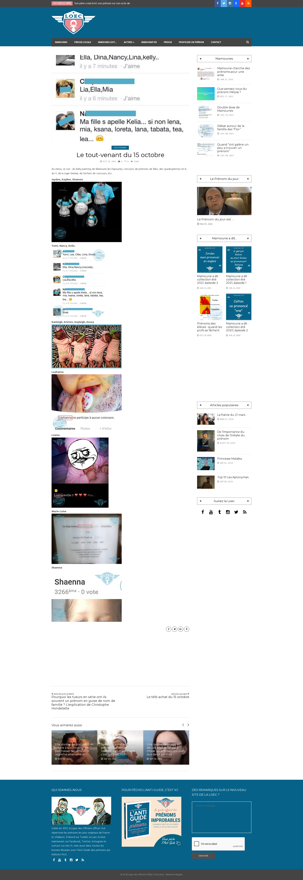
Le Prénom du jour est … (215, 219)
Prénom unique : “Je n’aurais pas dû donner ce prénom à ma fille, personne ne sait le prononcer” (165, 747)
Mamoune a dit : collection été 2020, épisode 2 (237, 327)
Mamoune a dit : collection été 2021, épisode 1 (237, 280)
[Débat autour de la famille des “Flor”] (206, 130)
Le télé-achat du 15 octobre (168, 695)
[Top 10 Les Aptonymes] (206, 482)
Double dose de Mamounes (228, 109)
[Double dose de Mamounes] (206, 112)
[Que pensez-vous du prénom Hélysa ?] (206, 93)
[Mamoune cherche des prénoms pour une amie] (206, 73)
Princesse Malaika (229, 458)
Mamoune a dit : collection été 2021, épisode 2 (208, 280)
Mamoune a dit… (107, 42)
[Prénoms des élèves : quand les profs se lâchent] (210, 307)
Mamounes (61, 42)
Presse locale (82, 42)
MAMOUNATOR (149, 42)
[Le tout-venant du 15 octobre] (120, 98)
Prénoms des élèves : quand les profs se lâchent (209, 327)
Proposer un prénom (191, 42)
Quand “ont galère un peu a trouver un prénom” (232, 148)
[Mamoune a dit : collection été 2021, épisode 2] (210, 259)
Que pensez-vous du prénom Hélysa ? (232, 90)
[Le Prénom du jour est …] (224, 201)
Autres (128, 42)
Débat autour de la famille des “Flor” (230, 127)
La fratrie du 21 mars (231, 415)
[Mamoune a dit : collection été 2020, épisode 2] (238, 307)
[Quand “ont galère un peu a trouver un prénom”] (206, 149)
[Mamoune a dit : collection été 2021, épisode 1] (238, 259)
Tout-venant (120, 147)
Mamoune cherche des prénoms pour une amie (233, 72)
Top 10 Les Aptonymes (232, 477)
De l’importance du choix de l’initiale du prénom (231, 435)
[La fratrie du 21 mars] (206, 419)
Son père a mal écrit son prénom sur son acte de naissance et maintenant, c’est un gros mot (72, 749)
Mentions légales (174, 874)
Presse (168, 42)
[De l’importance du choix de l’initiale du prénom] (206, 440)
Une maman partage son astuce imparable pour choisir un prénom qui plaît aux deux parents (120, 749)
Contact (216, 42)
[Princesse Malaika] (206, 463)
